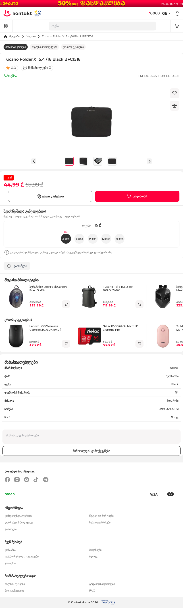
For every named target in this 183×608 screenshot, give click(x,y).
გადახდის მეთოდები (102, 584)
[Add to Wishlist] (174, 93)
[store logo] (18, 13)
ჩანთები (31, 36)
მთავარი (14, 36)
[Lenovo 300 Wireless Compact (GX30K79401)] (16, 336)
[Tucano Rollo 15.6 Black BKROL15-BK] (89, 296)
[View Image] (69, 161)
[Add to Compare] (174, 106)
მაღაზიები (95, 549)
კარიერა (10, 563)
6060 (154, 13)
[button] (167, 13)
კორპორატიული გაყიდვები (22, 556)
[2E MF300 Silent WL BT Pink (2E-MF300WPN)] (163, 336)
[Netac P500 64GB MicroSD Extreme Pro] (89, 336)
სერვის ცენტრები (99, 522)
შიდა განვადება (14, 590)
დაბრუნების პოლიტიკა (19, 522)
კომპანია (10, 549)
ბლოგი (93, 556)
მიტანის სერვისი (15, 584)
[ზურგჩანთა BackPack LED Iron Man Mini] (163, 296)
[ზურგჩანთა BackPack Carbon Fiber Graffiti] (16, 296)
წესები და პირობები (101, 515)
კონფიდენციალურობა (18, 515)
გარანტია (11, 529)
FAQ (92, 590)
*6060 (10, 494)
